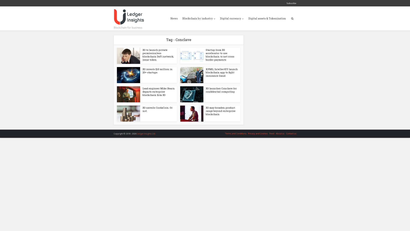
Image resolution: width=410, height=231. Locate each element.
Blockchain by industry (197, 18)
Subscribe (291, 3)
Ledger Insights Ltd (146, 133)
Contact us (291, 133)
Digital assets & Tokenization (267, 18)
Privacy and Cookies (258, 133)
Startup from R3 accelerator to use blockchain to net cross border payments (220, 54)
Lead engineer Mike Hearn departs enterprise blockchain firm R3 (159, 92)
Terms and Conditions (235, 133)
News (174, 18)
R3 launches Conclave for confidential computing (221, 90)
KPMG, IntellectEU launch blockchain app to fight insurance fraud (222, 72)
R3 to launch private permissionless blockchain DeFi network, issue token (158, 54)
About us (280, 133)
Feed (271, 133)
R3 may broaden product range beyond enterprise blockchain (220, 111)
